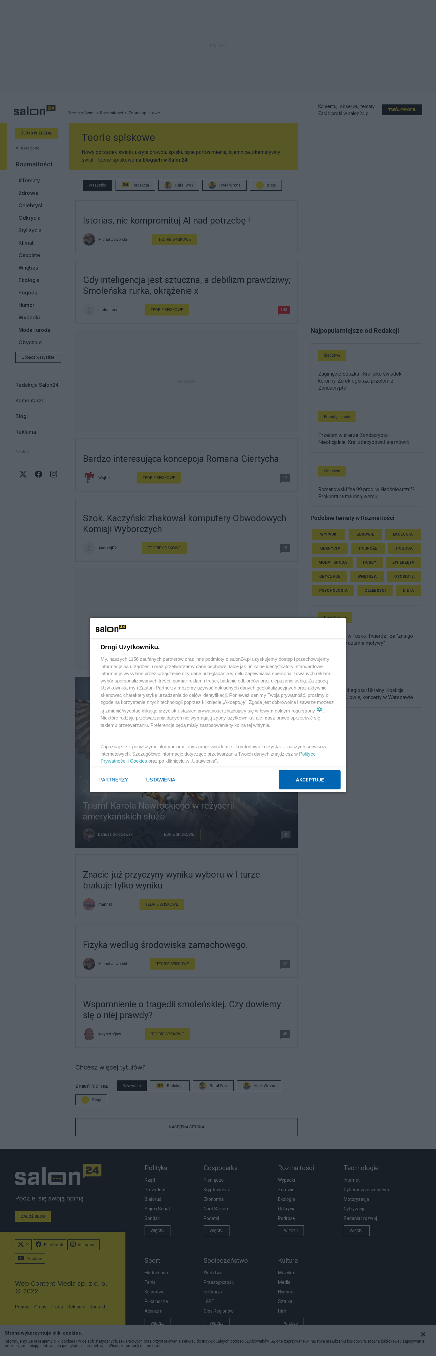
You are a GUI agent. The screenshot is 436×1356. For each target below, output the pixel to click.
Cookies (138, 761)
